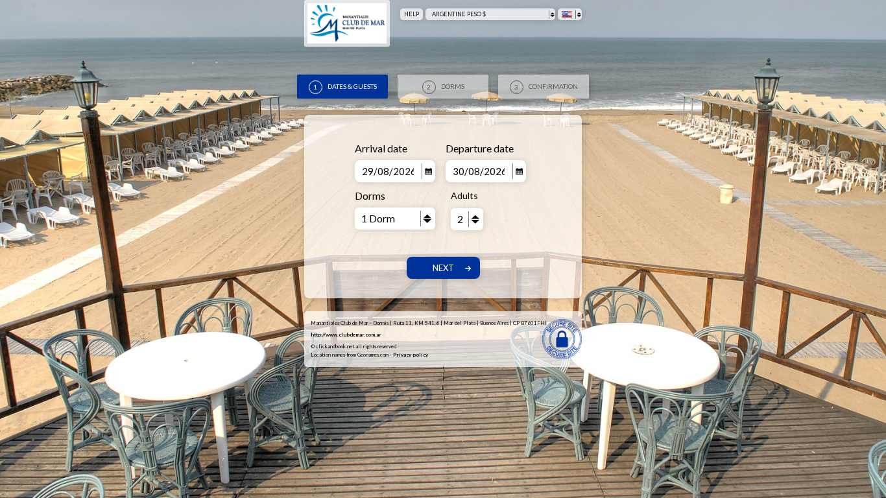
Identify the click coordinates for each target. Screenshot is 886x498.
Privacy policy (410, 354)
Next (443, 268)
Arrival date (381, 148)
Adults (464, 195)
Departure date (480, 148)
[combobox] (490, 14)
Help (411, 14)
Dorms (370, 195)
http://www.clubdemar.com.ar (346, 334)
